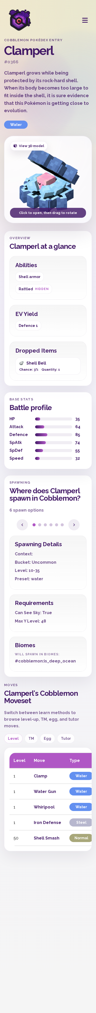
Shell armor (29, 277)
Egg (47, 738)
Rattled (34, 289)
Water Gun (45, 791)
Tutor (66, 738)
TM (31, 738)
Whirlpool (44, 807)
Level (13, 738)
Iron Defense (47, 822)
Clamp (40, 776)
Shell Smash (46, 838)
